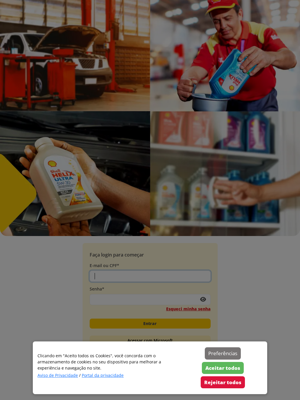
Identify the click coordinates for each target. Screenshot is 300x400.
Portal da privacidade (103, 375)
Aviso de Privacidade (58, 375)
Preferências (222, 353)
